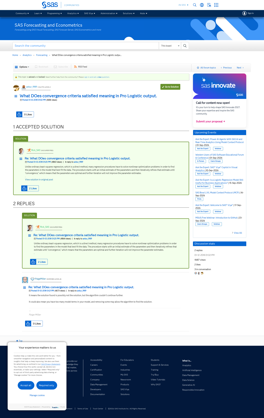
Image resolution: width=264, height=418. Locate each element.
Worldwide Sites (202, 5)
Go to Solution (172, 86)
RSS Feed (82, 66)
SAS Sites (216, 5)
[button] (16, 96)
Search (195, 5)
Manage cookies (37, 395)
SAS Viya (88, 13)
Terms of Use (82, 408)
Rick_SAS (35, 150)
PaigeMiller (40, 278)
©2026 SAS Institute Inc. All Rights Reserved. (127, 408)
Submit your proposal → (210, 121)
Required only (46, 385)
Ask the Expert (202, 149)
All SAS (182, 5)
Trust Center (98, 408)
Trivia (199, 199)
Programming (53, 13)
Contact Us (209, 5)
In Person (200, 161)
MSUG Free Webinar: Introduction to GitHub (216, 217)
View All (238, 233)
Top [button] (20, 340)
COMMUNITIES (71, 5)
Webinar (218, 149)
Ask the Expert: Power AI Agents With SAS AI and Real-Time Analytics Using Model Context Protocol (219, 141)
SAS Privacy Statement (50, 364)
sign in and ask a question (96, 77)
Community (21, 13)
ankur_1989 (31, 86)
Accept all (25, 385)
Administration (108, 13)
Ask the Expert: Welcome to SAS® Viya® (214, 205)
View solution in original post (39, 179)
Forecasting (41, 55)
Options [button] (23, 67)
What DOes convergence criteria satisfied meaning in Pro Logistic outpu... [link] (87, 55)
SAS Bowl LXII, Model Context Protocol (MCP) (217, 192)
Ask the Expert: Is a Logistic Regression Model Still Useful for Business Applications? (219, 181)
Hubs (142, 13)
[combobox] (101, 45)
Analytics (72, 13)
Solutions (127, 13)
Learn (37, 13)
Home (15, 55)
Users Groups (216, 161)
